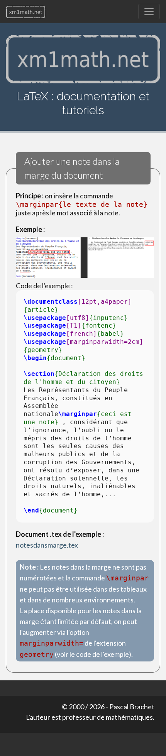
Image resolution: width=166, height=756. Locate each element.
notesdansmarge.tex (47, 545)
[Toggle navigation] (149, 11)
